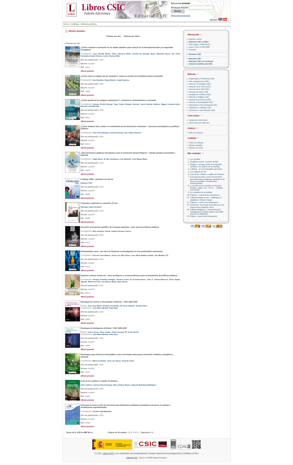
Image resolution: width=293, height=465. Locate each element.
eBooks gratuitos (89, 24)
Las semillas (195, 159)
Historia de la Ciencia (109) (200, 100)
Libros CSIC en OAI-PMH (199, 47)
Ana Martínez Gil (161, 255)
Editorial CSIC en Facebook (201, 61)
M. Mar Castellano (111, 159)
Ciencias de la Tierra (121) (200, 87)
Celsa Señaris (86, 385)
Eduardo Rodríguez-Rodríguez (143, 385)
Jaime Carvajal (117, 332)
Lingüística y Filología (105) (200, 107)
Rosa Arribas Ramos (121, 385)
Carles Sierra (93, 332)
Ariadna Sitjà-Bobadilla (102, 411)
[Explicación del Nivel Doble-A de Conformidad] (217, 226)
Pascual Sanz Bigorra (102, 255)
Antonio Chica (141, 306)
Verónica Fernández (111, 306)
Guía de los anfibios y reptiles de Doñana (207, 174)
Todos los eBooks (196, 143)
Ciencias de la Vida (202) (199, 89)
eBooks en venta (196, 148)
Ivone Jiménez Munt (111, 56)
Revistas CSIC (195, 54)
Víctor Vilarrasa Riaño (121, 54)
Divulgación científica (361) (200, 94)
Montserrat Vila (94, 282)
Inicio (65, 24)
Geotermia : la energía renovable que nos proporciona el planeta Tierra (207, 206)
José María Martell (100, 308)
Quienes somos (195, 39)
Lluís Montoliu (125, 159)
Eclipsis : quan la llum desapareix (203, 216)
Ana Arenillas (98, 80)
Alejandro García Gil (165, 54)
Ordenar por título (132, 36)
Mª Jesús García (132, 332)
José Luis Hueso (114, 361)
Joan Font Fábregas (101, 133)
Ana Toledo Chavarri (132, 133)
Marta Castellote (99, 361)
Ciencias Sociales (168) (198, 92)
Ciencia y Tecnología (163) (200, 84)
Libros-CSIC (108, 453)
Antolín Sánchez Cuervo (121, 231)
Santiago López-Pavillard (91, 207)
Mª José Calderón (127, 306)
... (139, 432)
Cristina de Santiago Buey (143, 54)
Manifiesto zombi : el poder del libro (204, 162)
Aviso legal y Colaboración (199, 44)
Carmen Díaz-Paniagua (102, 385)
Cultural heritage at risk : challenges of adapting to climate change (205, 198)
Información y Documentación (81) (203, 105)
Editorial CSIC (195, 59)
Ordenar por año (113, 36)
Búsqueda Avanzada (180, 15)
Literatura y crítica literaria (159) (202, 110)
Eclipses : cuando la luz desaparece (205, 195)
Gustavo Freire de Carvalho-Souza (130, 279)
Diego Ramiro (110, 80)
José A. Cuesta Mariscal (157, 279)
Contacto (192, 50)
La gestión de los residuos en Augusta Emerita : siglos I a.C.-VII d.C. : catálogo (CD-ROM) (206, 188)
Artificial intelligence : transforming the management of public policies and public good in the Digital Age (206, 212)
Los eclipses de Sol (198, 172)
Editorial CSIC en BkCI (199, 42)
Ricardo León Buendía (90, 106)
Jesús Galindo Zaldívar (150, 104)
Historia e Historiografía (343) (201, 102)
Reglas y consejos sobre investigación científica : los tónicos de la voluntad (206, 165)
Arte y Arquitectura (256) (199, 81)
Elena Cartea (105, 332)
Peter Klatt (113, 308)
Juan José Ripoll (95, 306)
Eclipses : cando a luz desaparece (204, 202)
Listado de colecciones (198, 120)
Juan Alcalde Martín (101, 54)
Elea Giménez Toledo (101, 231)
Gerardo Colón (128, 361)
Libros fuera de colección (199, 123)
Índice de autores (196, 133)
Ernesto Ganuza (116, 133)
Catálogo (75, 24)
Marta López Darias (120, 282)
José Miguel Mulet (139, 159)
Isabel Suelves (123, 80)
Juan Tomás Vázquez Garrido (126, 104)
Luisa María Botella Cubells (142, 255)
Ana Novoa (106, 282)
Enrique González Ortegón (104, 279)
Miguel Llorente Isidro (170, 104)
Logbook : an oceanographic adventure (206, 169)
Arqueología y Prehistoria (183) (201, 79)
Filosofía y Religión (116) (199, 97)
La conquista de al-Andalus (201, 192)
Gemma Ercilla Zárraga (103, 104)
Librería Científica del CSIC (201, 64)
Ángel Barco (98, 159)
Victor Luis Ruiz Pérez (121, 255)
